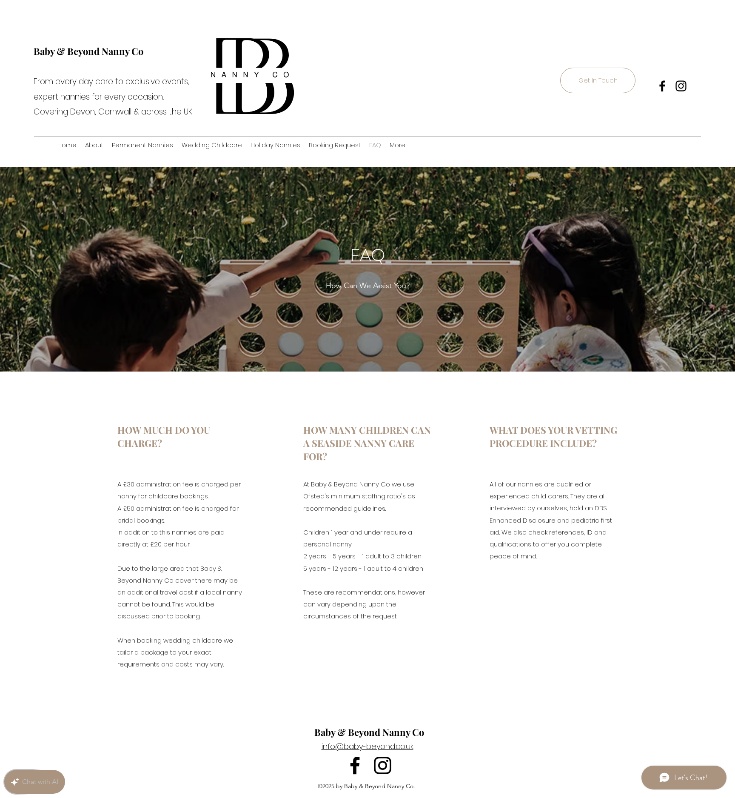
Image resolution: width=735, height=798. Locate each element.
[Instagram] (681, 86)
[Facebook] (662, 86)
